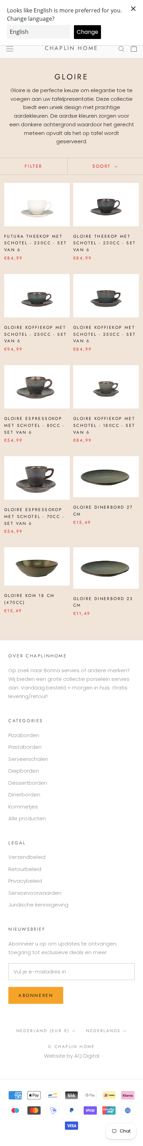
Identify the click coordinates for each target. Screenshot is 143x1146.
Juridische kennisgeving (38, 904)
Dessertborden (27, 782)
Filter (33, 166)
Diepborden (23, 770)
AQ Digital (86, 1055)
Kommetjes (23, 806)
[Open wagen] (134, 48)
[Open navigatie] (9, 48)
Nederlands (103, 1031)
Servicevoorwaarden (34, 893)
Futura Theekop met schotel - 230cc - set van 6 (35, 243)
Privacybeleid (25, 880)
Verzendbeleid (26, 857)
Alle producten (27, 818)
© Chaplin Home (71, 1047)
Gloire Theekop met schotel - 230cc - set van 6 (104, 243)
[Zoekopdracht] (121, 48)
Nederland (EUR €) (43, 1031)
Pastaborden (25, 747)
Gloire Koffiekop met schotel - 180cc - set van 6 (104, 425)
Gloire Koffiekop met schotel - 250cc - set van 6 (35, 334)
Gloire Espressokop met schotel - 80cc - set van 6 (34, 425)
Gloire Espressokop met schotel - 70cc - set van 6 (34, 517)
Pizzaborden (23, 735)
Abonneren (35, 995)
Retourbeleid (24, 869)
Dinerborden (24, 794)
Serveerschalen (28, 759)
